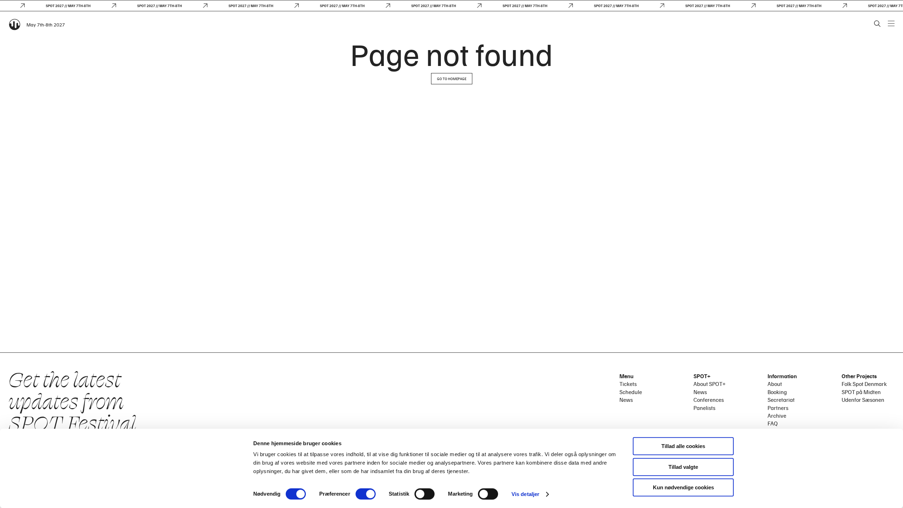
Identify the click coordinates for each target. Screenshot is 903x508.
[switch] (366, 494)
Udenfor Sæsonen (863, 399)
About (775, 383)
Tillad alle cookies (683, 446)
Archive (777, 415)
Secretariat (781, 399)
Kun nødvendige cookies (683, 487)
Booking (777, 391)
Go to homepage (451, 79)
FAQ (773, 423)
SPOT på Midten (861, 391)
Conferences (708, 399)
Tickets (628, 383)
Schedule (630, 391)
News (626, 399)
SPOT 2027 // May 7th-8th (64, 6)
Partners (778, 407)
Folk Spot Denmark (864, 383)
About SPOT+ (709, 383)
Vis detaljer (525, 494)
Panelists (704, 407)
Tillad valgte (683, 467)
